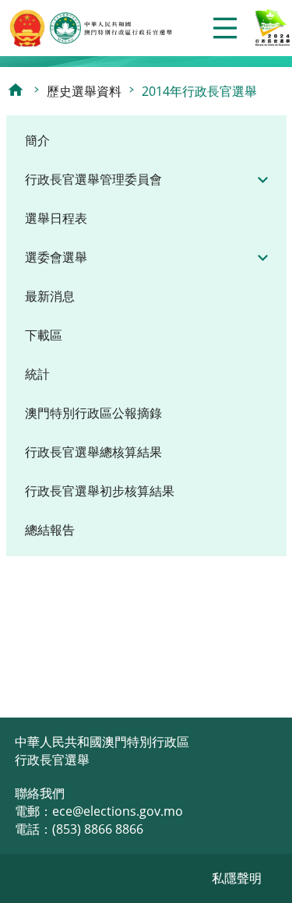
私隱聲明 (237, 878)
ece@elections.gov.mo (117, 811)
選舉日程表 (56, 218)
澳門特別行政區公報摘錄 (93, 413)
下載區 (43, 335)
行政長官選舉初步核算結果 (99, 490)
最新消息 (50, 296)
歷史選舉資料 (84, 91)
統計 (37, 374)
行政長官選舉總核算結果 (93, 451)
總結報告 (50, 529)
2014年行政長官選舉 (199, 91)
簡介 (37, 140)
